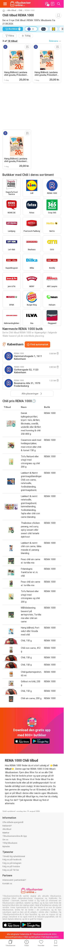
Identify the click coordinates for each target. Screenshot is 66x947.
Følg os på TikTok (10, 870)
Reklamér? (7, 826)
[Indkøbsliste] (52, 3)
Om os (5, 839)
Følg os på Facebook (11, 859)
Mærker (5, 833)
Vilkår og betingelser (31, 937)
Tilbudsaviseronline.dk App (14, 836)
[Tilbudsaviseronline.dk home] (20, 4)
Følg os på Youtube (11, 866)
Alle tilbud (11, 10)
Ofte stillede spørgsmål (12, 822)
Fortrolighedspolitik (50, 937)
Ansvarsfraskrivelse (13, 937)
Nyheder (6, 846)
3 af (9, 41)
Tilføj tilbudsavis (9, 843)
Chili (20, 10)
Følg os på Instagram (11, 863)
